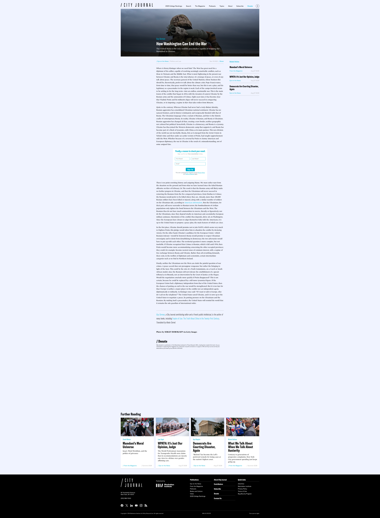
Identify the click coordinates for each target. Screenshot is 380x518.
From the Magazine (130, 466)
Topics (222, 6)
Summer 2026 (147, 465)
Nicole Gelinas (232, 439)
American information (193, 202)
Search (188, 6)
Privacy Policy (201, 172)
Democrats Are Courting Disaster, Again (244, 88)
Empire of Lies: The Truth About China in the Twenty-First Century (195, 318)
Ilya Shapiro (196, 439)
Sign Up (190, 169)
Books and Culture (196, 491)
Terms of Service (189, 174)
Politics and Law (175, 61)
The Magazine (200, 6)
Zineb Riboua (127, 439)
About (230, 6)
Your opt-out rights (254, 513)
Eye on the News (164, 466)
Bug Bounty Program (245, 494)
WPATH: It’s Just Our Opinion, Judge (244, 76)
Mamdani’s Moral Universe (241, 67)
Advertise (241, 484)
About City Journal (220, 479)
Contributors (218, 484)
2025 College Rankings (173, 6)
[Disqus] (190, 380)
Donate (250, 6)
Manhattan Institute (244, 486)
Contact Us (218, 498)
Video (192, 494)
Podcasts (212, 6)
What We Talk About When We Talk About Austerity (240, 446)
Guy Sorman (160, 38)
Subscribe (240, 6)
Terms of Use (242, 491)
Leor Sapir (161, 439)
